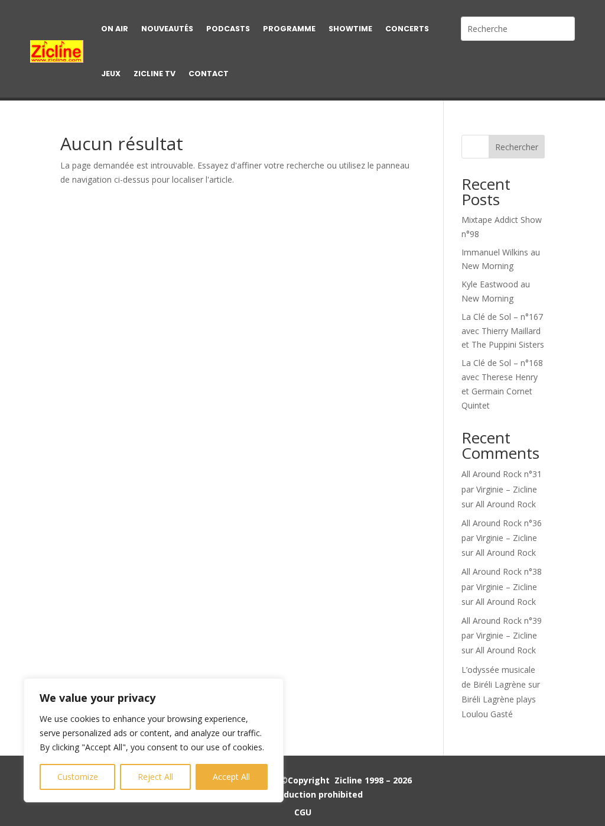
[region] (154, 740)
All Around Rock (506, 504)
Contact (208, 74)
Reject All (155, 776)
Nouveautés (167, 29)
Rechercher (516, 147)
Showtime (350, 29)
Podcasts (228, 29)
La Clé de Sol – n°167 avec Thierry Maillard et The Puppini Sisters (502, 331)
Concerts (407, 29)
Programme (289, 29)
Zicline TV (154, 74)
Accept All (231, 776)
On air (114, 29)
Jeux (111, 74)
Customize (77, 776)
